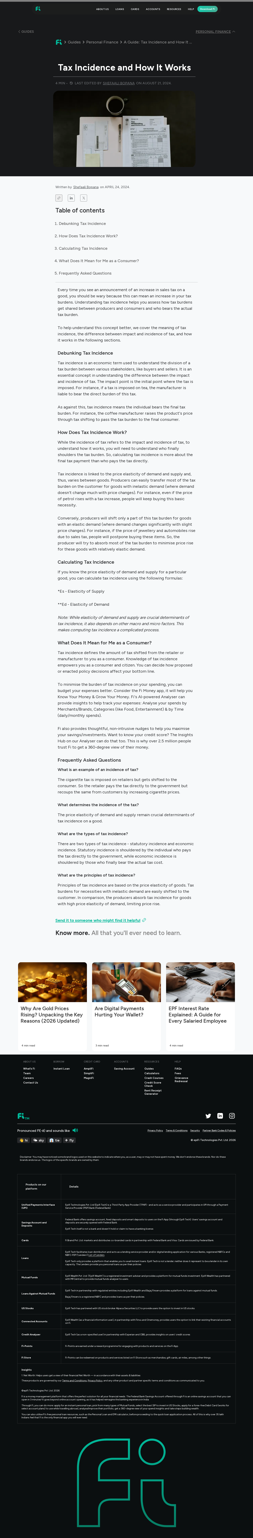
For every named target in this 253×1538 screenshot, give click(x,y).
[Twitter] (208, 1115)
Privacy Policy (155, 1130)
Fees (178, 1073)
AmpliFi (88, 1068)
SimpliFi (89, 1073)
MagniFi (89, 1078)
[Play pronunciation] (75, 1130)
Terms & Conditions (177, 1130)
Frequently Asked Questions (85, 273)
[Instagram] (232, 1115)
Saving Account (124, 1068)
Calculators (151, 1073)
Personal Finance (102, 42)
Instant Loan (62, 1068)
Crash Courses (154, 1078)
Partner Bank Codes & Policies (219, 1130)
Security (195, 1130)
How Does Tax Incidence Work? (88, 235)
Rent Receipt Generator (153, 1092)
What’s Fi (29, 1068)
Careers (28, 1078)
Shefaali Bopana (86, 187)
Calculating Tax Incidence (83, 248)
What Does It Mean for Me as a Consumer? (99, 260)
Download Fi (207, 9)
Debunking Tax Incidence (82, 223)
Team (27, 1073)
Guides (74, 42)
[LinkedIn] (220, 1115)
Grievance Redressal (181, 1079)
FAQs (178, 1068)
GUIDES (27, 31)
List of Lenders (96, 1255)
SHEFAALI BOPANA (119, 83)
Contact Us (30, 1082)
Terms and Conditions (74, 1380)
